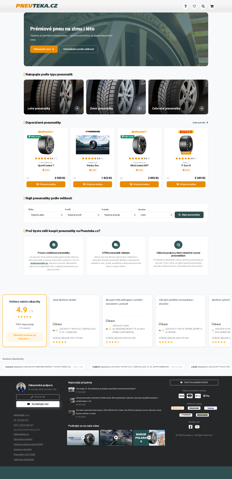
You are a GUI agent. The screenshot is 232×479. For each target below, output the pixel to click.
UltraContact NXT (139, 165)
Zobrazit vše (199, 122)
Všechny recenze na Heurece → (25, 337)
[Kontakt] (185, 6)
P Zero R (186, 165)
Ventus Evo (93, 165)
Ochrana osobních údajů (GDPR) (28, 444)
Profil (68, 209)
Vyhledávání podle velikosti (78, 49)
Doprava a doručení (23, 449)
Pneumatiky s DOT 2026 (24, 454)
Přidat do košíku (47, 184)
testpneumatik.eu (39, 263)
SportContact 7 (46, 165)
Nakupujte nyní (42, 49)
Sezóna (141, 209)
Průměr (105, 209)
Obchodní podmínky (23, 439)
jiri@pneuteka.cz (21, 434)
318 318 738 (39, 397)
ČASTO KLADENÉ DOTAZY (196, 382)
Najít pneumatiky (190, 215)
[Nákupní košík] (212, 6)
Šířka (30, 209)
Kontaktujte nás (40, 404)
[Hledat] (203, 6)
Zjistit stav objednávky (24, 459)
